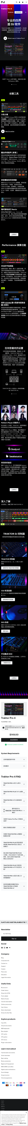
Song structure (5, 1075)
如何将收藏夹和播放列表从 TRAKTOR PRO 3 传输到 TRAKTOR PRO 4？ (11, 886)
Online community (6, 1004)
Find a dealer (4, 996)
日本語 (2, 1102)
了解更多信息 (7, 662)
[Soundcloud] (9, 948)
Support (3, 966)
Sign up (14, 938)
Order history (4, 990)
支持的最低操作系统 (9, 759)
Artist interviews (5, 1055)
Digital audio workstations (8, 1069)
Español (2, 1110)
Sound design (5, 1072)
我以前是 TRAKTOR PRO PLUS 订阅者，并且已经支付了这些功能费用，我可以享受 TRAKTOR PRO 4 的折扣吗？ (13, 855)
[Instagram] (4, 948)
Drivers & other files (6, 1012)
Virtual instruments (6, 1025)
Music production (6, 1061)
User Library (4, 1007)
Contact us (4, 963)
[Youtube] (7, 948)
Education (4, 974)
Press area (4, 971)
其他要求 (6, 766)
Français (3, 1108)
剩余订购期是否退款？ (9, 827)
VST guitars (4, 1036)
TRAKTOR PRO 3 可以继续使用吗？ (12, 801)
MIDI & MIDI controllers (7, 1066)
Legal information (6, 977)
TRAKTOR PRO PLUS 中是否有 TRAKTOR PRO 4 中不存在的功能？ (12, 867)
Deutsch (2, 1104)
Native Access (5, 998)
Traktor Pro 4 (6, 9)
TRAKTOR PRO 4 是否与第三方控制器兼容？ (12, 876)
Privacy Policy (9, 1124)
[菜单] (26, 2)
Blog (2, 957)
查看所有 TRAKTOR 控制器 (11, 568)
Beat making (4, 1058)
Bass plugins (4, 1031)
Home (2, 6)
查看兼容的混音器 (8, 599)
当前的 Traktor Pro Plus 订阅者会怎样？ (13, 820)
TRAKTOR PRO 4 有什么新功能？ (11, 784)
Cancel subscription (6, 1001)
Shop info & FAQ (5, 993)
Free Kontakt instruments (8, 1052)
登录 (23, 727)
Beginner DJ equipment (7, 1063)
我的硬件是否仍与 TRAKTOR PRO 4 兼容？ (12, 810)
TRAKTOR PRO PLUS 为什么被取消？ (13, 792)
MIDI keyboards (5, 1028)
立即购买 (14, 234)
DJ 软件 (7, 6)
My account (4, 987)
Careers (3, 969)
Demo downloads (6, 1010)
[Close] (26, 1112)
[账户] (19, 2)
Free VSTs (3, 1022)
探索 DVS (5, 631)
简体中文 (3, 1106)
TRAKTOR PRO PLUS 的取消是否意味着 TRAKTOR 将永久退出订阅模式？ (13, 844)
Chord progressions (6, 1077)
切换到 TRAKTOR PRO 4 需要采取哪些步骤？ (12, 835)
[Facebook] (2, 948)
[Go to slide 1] (11, 84)
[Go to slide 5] (16, 84)
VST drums (4, 1039)
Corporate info (5, 960)
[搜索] (16, 2)
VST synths (4, 1034)
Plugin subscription (6, 1042)
